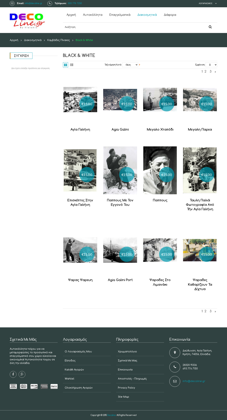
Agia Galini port (120, 280)
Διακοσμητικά (32, 40)
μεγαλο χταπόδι (160, 129)
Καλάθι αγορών (74, 369)
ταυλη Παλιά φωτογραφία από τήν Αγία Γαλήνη (200, 204)
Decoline (111, 415)
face (13, 374)
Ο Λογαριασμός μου (78, 351)
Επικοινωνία (125, 369)
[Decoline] (34, 20)
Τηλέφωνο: (61, 3)
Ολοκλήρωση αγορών (79, 387)
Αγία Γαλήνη (80, 129)
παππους (160, 200)
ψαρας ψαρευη (80, 280)
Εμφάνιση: (200, 64)
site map (123, 396)
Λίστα (71, 64)
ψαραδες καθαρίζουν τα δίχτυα (200, 284)
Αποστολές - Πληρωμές (132, 378)
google (22, 374)
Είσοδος (70, 360)
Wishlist (69, 378)
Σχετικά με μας (127, 360)
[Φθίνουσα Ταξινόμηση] (139, 65)
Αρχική (14, 40)
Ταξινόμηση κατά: (113, 64)
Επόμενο (215, 72)
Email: (20, 3)
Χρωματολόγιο (127, 351)
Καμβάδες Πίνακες (58, 40)
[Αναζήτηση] (210, 27)
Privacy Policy (126, 387)
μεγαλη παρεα (200, 129)
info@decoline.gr (33, 3)
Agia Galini (120, 129)
